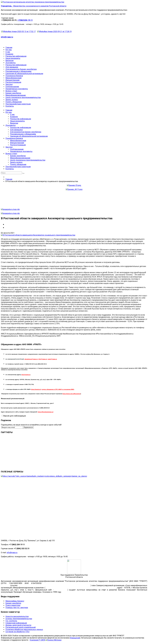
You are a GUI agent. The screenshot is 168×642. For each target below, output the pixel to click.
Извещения (75, 638)
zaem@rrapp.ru (52, 359)
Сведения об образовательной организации (29, 136)
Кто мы (8, 112)
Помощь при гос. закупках (16, 607)
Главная (8, 110)
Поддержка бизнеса (14, 138)
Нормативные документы (21, 151)
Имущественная (17, 143)
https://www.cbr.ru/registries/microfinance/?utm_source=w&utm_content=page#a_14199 (54, 585)
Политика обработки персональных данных (24, 629)
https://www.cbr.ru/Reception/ (72, 393)
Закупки (8, 147)
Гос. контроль (11, 621)
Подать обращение (18, 164)
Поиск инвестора (12, 605)
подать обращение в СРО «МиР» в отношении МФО (58, 389)
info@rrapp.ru (7, 37)
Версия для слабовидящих (14, 416)
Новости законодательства (17, 616)
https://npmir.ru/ (36, 389)
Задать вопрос (16, 162)
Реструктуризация (18, 145)
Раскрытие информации (20, 119)
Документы (10, 125)
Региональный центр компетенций (20, 627)
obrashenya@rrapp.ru (31, 359)
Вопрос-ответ (11, 153)
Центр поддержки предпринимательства (27, 160)
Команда (14, 117)
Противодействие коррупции (18, 167)
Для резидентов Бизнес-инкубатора (25, 132)
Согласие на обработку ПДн (17, 632)
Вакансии (14, 123)
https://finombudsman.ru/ (45, 412)
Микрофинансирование (20, 158)
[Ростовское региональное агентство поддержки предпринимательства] (32, 2)
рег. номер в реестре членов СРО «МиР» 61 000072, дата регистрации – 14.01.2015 (80, 588)
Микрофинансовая (18, 140)
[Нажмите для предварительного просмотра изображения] (38, 235)
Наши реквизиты (17, 121)
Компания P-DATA (37, 640)
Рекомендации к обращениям (23, 134)
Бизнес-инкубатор (18, 156)
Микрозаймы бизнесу (14, 601)
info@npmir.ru (25, 374)
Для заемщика (16, 130)
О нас (12, 114)
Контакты (9, 169)
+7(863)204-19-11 (25, 20)
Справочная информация (16, 623)
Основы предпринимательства (18, 619)
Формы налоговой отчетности (18, 625)
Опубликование (17, 149)
